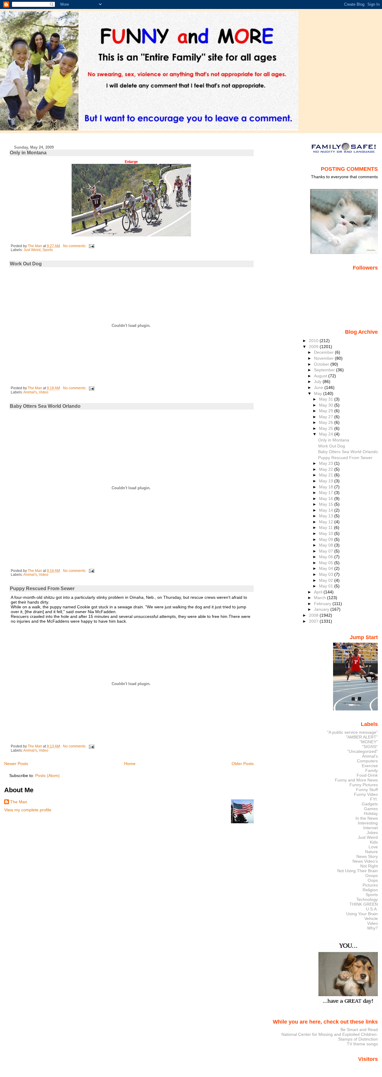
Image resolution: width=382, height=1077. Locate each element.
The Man (18, 801)
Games (371, 808)
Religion (370, 889)
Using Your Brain (362, 913)
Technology (367, 899)
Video (43, 392)
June (319, 387)
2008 (314, 615)
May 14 (326, 510)
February (323, 603)
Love (373, 846)
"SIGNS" (370, 746)
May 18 (326, 486)
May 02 (326, 580)
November (324, 358)
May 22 (326, 469)
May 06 (326, 556)
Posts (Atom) (47, 775)
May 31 (326, 399)
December (324, 352)
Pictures (370, 885)
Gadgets (370, 803)
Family (371, 770)
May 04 (326, 568)
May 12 (326, 521)
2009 (314, 346)
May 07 (326, 551)
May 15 (326, 504)
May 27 (326, 416)
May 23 (326, 463)
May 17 (326, 492)
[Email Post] (91, 246)
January (322, 609)
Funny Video (366, 794)
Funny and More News (356, 780)
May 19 (326, 481)
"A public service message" (352, 732)
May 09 (326, 539)
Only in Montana (28, 152)
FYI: (374, 799)
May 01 (326, 586)
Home (129, 763)
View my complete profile (27, 809)
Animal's (30, 392)
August (321, 375)
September (325, 369)
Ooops (371, 875)
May (318, 393)
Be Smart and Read (359, 1029)
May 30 (326, 405)
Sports (47, 250)
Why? (372, 928)
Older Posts (243, 763)
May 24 (326, 434)
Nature (371, 851)
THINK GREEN (363, 904)
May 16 (326, 498)
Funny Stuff (367, 789)
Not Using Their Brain (357, 870)
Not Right (369, 866)
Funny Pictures (363, 784)
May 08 (326, 545)
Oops (373, 880)
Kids (374, 842)
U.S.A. (372, 909)
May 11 (326, 527)
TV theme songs (362, 1043)
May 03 (326, 574)
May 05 (326, 562)
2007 (314, 621)
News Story (367, 856)
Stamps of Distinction (358, 1039)
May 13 (326, 515)
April (319, 592)
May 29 (326, 410)
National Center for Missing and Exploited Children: (329, 1034)
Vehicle (371, 918)
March (320, 597)
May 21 (326, 475)
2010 (314, 340)
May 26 (326, 422)
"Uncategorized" (362, 751)
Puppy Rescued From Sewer (42, 588)
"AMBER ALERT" (362, 737)
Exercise (370, 765)
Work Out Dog (26, 263)
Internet (370, 827)
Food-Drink (367, 775)
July (318, 381)
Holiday (371, 813)
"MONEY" (369, 741)
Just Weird (32, 250)
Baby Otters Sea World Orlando (45, 406)
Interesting (368, 823)
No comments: (75, 246)
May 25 (326, 428)
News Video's (365, 861)
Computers (367, 760)
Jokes (372, 832)
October (322, 364)
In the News (366, 818)
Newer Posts (16, 763)
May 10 (326, 533)
